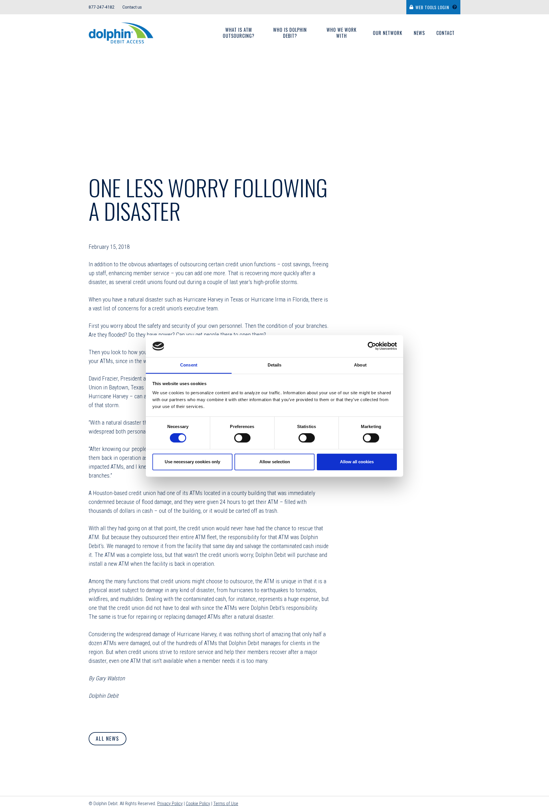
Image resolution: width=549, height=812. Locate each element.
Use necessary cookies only (192, 461)
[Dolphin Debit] (121, 33)
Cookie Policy (198, 803)
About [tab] (360, 364)
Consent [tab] (188, 364)
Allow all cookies (357, 461)
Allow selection (274, 461)
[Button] (456, 7)
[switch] (242, 438)
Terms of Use (225, 803)
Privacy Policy (170, 803)
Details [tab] (275, 364)
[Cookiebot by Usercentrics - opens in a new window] (372, 346)
